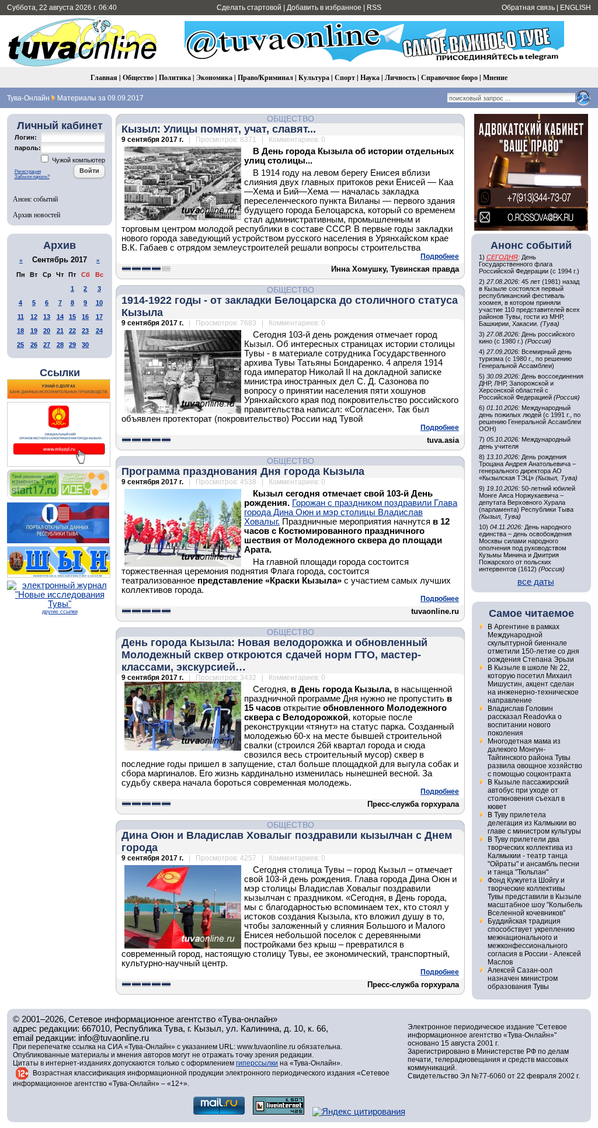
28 (60, 344)
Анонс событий (35, 198)
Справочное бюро (449, 77)
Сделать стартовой (249, 8)
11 (21, 316)
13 (46, 316)
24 (99, 330)
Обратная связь (528, 8)
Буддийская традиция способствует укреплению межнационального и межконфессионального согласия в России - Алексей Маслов (534, 941)
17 (99, 316)
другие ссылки (60, 612)
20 (46, 330)
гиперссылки (257, 1063)
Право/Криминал (265, 77)
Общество (138, 77)
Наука (370, 77)
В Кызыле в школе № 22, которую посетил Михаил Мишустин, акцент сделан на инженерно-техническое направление (533, 684)
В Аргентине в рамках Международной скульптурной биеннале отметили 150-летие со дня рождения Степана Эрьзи (533, 643)
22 (72, 330)
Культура (313, 77)
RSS (374, 8)
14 (60, 316)
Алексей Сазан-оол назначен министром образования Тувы (523, 978)
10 (99, 302)
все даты (535, 581)
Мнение (495, 77)
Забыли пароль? (32, 176)
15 (72, 316)
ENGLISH (575, 8)
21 (60, 330)
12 (33, 316)
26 (33, 344)
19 (33, 330)
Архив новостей (36, 214)
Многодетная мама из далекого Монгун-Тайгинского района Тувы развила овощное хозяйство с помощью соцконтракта (535, 757)
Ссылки (60, 373)
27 (46, 344)
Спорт (345, 77)
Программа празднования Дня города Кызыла (242, 471)
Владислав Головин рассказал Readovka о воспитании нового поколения (525, 720)
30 (85, 344)
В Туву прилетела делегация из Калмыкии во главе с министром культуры (534, 823)
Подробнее (439, 256)
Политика (175, 77)
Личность (400, 77)
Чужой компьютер (77, 160)
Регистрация (28, 171)
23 (85, 330)
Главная (104, 77)
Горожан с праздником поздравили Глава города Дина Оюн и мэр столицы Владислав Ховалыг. (350, 512)
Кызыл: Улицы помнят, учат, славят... (218, 129)
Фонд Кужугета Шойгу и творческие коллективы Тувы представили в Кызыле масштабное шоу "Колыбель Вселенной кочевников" (535, 896)
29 (72, 344)
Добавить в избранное (324, 8)
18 (20, 330)
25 (20, 344)
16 (85, 316)
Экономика (214, 77)
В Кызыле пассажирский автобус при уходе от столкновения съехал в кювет (528, 794)
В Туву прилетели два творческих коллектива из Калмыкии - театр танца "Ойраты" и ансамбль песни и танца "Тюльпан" (533, 855)
